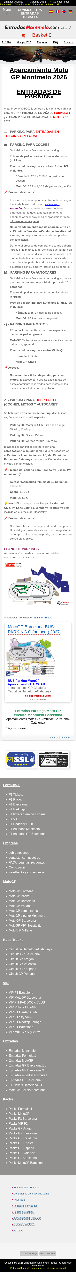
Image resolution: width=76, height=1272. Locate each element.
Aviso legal (19, 1199)
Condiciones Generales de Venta (31, 1193)
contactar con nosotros (24, 857)
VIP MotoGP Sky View (24, 1032)
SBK (58, 4)
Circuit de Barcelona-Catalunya (30, 949)
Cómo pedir (17, 867)
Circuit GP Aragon (21, 959)
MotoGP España (20, 906)
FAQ (55, 42)
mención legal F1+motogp (27, 1218)
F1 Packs (15, 799)
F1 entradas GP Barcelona (27, 834)
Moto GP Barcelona (22, 920)
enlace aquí (52, 204)
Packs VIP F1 (18, 1123)
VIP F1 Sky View (20, 1017)
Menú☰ (7, 11)
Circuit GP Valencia (22, 964)
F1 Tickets (16, 794)
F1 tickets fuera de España (27, 814)
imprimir (66, 737)
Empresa (42, 42)
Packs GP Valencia (22, 1153)
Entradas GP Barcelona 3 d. (28, 1070)
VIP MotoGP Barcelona (25, 997)
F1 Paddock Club (21, 824)
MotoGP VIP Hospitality (25, 925)
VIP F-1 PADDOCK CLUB (27, 1002)
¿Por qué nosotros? (24, 1224)
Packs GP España (21, 1148)
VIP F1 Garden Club (23, 1012)
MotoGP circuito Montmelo (27, 915)
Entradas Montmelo (22, 1050)
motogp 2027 (24, 42)
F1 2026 (6, 42)
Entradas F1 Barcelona (25, 1080)
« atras (53, 737)
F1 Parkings (17, 809)
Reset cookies (47, 1253)
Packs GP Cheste (21, 1143)
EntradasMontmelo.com (36, 1262)
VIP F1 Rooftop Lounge (25, 1022)
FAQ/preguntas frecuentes (27, 862)
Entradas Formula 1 (22, 1055)
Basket (39, 35)
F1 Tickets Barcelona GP (26, 1085)
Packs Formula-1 (20, 1108)
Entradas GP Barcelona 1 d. (28, 1065)
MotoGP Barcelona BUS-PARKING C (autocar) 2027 (34, 629)
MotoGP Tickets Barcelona (27, 1090)
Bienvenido (6, 4)
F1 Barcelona (18, 804)
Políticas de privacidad (26, 1205)
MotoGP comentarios (23, 910)
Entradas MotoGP (21, 1060)
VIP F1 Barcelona (21, 992)
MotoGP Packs (19, 896)
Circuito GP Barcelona (24, 954)
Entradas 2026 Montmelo (27, 1187)
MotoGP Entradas (21, 891)
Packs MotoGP (19, 1113)
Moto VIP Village (20, 930)
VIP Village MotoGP (22, 1007)
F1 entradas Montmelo (24, 829)
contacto (69, 42)
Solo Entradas (22, 4)
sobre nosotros (19, 852)
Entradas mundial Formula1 (28, 1075)
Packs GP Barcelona (23, 1133)
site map (18, 1230)
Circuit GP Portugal (22, 973)
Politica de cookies (24, 1212)
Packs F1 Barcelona (23, 1118)
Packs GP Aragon (21, 1128)
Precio (48, 617)
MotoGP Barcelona (22, 901)
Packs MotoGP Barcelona (26, 1162)
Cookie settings (29, 1253)
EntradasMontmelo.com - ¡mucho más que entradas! (38, 1268)
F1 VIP (13, 819)
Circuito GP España (22, 969)
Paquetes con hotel (43, 4)
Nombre (38, 617)
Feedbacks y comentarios (26, 872)
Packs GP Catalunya (23, 1138)
